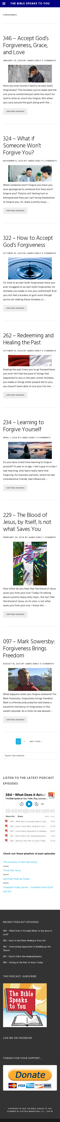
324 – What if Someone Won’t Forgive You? (22, 146)
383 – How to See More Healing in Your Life (24, 941)
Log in (49, 1111)
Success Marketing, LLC (32, 1111)
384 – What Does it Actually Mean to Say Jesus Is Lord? (27, 933)
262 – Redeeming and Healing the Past (28, 339)
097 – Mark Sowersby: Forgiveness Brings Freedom (29, 649)
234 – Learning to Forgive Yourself (23, 426)
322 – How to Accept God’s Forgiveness (28, 242)
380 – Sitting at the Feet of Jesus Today (23, 962)
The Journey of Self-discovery (20, 862)
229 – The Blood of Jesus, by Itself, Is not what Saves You (27, 522)
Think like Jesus (12, 870)
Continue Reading (15, 111)
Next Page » (36, 741)
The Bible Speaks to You (39, 1108)
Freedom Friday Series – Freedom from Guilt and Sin (28, 889)
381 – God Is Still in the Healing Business (22, 957)
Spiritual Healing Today (16, 879)
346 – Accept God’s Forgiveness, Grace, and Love (26, 45)
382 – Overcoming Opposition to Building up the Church (27, 949)
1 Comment (49, 537)
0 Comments (49, 60)
